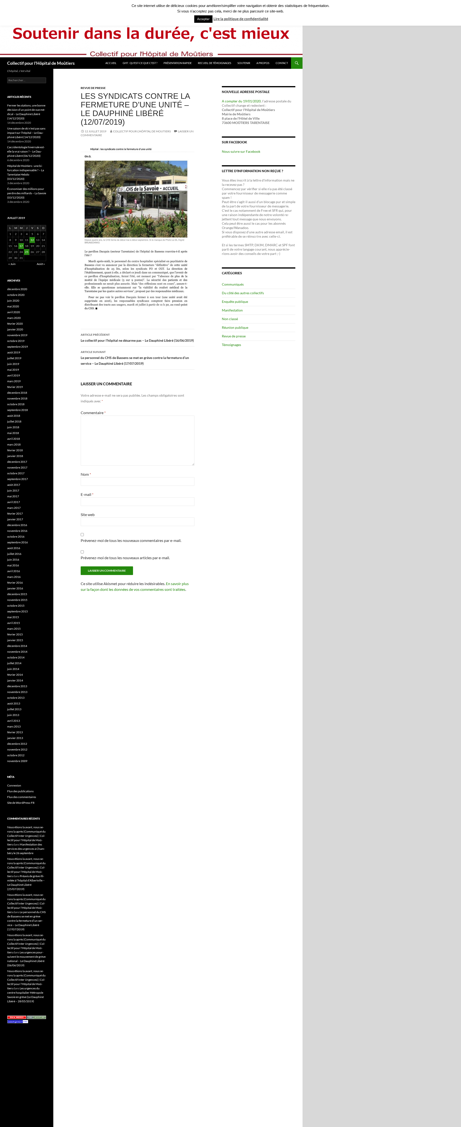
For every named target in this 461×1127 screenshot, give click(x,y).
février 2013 (15, 732)
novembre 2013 (17, 692)
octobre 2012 (15, 755)
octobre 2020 (15, 295)
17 (21, 246)
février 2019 (15, 387)
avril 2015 (13, 623)
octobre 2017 (15, 473)
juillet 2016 (14, 554)
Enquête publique (235, 301)
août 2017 (13, 485)
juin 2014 (13, 669)
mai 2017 (13, 496)
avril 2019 (13, 375)
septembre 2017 (17, 479)
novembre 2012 (17, 749)
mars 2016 (14, 577)
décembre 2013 (17, 686)
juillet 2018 (14, 421)
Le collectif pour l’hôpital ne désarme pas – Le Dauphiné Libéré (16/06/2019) (137, 337)
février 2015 (15, 634)
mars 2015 (14, 628)
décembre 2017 (17, 462)
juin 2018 (13, 427)
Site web (88, 514)
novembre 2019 (17, 335)
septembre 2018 (17, 410)
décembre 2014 (17, 646)
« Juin (12, 264)
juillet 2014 (14, 663)
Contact (282, 63)
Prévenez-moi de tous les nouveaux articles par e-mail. (125, 557)
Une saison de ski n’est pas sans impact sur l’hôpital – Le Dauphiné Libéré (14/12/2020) (26, 133)
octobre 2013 (15, 697)
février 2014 (15, 674)
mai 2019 (13, 369)
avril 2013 (13, 720)
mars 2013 (14, 726)
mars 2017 (14, 508)
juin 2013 (13, 715)
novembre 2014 (17, 651)
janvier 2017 (15, 519)
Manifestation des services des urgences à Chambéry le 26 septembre (26, 849)
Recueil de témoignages (214, 63)
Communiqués (233, 284)
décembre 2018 (17, 392)
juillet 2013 (14, 709)
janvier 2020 (15, 329)
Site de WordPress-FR (21, 802)
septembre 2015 (17, 611)
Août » (41, 264)
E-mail (87, 494)
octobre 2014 (15, 657)
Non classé (230, 319)
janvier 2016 (15, 588)
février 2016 (15, 582)
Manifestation (232, 310)
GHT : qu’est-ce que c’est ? (140, 63)
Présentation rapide (178, 63)
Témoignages (231, 345)
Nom (86, 474)
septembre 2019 (17, 346)
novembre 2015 (17, 600)
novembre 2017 (17, 467)
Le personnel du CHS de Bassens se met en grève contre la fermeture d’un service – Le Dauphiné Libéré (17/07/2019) (135, 357)
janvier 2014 (15, 680)
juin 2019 (13, 364)
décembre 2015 (17, 594)
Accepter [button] (203, 19)
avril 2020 (13, 312)
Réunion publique (235, 327)
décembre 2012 (17, 743)
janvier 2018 (15, 456)
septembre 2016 (17, 542)
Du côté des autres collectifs (243, 293)
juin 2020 (13, 300)
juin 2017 (13, 490)
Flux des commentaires (21, 797)
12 (32, 240)
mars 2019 (14, 381)
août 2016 (13, 548)
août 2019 (13, 352)
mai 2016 (13, 565)
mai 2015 (13, 617)
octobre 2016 (15, 536)
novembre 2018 (17, 398)
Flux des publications (20, 791)
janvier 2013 (15, 738)
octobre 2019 (15, 341)
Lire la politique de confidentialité (240, 19)
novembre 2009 (17, 761)
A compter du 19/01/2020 (241, 101)
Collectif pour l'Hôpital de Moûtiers (41, 63)
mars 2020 (14, 318)
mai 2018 (13, 433)
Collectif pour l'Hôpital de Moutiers (142, 131)
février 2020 (15, 323)
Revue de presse (93, 88)
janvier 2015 (15, 640)
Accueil (110, 63)
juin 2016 (13, 559)
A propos (262, 63)
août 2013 (13, 703)
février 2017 (15, 513)
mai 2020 (13, 306)
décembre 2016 (17, 525)
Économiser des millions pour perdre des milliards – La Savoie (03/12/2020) (26, 193)
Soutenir (243, 63)
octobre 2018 (15, 404)
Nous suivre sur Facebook (241, 151)
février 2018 (15, 450)
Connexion (14, 785)
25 (26, 252)
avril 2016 (13, 571)
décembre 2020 (17, 289)
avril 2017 (13, 502)
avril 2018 (13, 438)
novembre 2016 (17, 531)
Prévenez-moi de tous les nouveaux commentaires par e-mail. (131, 540)
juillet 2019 (14, 358)
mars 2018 (14, 444)
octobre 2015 (15, 605)
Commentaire (93, 412)
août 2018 (13, 415)
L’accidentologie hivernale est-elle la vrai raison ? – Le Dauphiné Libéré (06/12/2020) (26, 151)
